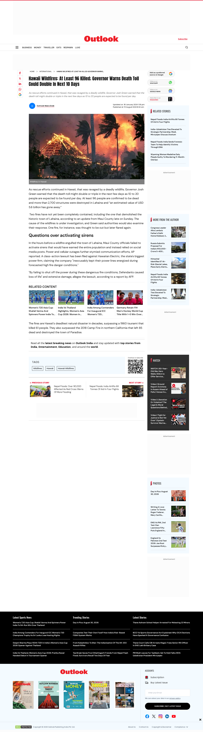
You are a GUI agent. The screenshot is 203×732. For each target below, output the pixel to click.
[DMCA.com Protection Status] (23, 727)
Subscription (157, 677)
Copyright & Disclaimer (161, 727)
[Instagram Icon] (160, 716)
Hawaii (50, 368)
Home (32, 71)
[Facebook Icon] (147, 716)
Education (64, 346)
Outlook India (84, 343)
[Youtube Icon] (174, 716)
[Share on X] (20, 78)
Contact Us (143, 727)
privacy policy (174, 698)
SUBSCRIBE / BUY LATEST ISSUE (167, 706)
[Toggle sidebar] (17, 47)
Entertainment (48, 346)
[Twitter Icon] (154, 716)
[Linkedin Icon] (167, 716)
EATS (58, 47)
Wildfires (37, 368)
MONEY (37, 47)
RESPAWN (68, 47)
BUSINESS (27, 47)
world (94, 346)
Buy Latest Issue (159, 682)
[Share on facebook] (20, 73)
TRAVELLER (49, 47)
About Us (132, 727)
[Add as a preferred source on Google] (20, 94)
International (45, 71)
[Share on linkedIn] (20, 83)
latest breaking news (58, 343)
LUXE (77, 47)
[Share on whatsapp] (20, 89)
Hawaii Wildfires (66, 368)
